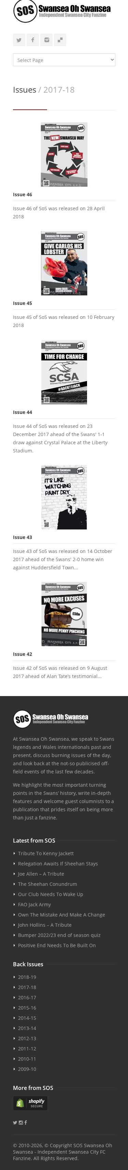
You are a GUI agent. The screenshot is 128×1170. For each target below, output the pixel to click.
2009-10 (27, 1069)
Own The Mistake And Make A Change (61, 914)
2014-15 (27, 1018)
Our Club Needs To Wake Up (50, 894)
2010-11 (27, 1059)
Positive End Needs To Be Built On (57, 945)
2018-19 (27, 977)
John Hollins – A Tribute (45, 925)
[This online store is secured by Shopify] (64, 1103)
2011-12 (27, 1048)
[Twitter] (19, 40)
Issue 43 (22, 537)
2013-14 (27, 1028)
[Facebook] (33, 40)
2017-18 (27, 987)
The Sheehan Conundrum (47, 884)
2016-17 (27, 997)
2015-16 (27, 1007)
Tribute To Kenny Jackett (46, 853)
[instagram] (46, 40)
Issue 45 (22, 303)
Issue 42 (22, 654)
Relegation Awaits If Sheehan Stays (58, 863)
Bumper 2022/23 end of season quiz (59, 935)
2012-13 (27, 1038)
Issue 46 (22, 194)
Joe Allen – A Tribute (41, 874)
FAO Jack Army (34, 904)
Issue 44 (22, 412)
